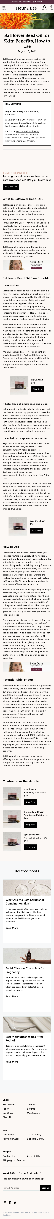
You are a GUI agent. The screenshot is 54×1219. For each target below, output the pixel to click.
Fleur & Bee (12, 1212)
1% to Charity (34, 1134)
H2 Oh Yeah (22, 355)
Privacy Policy (37, 1212)
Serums (31, 1108)
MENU (4, 10)
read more (12, 927)
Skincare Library (35, 1138)
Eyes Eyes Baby (10, 489)
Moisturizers (33, 1113)
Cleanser (31, 1104)
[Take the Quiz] (27, 269)
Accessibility (33, 1156)
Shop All (7, 1117)
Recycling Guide (11, 1138)
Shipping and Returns (14, 1160)
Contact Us (9, 1156)
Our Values (8, 1134)
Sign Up (46, 1187)
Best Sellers (9, 1104)
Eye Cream (8, 1113)
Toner (6, 1108)
